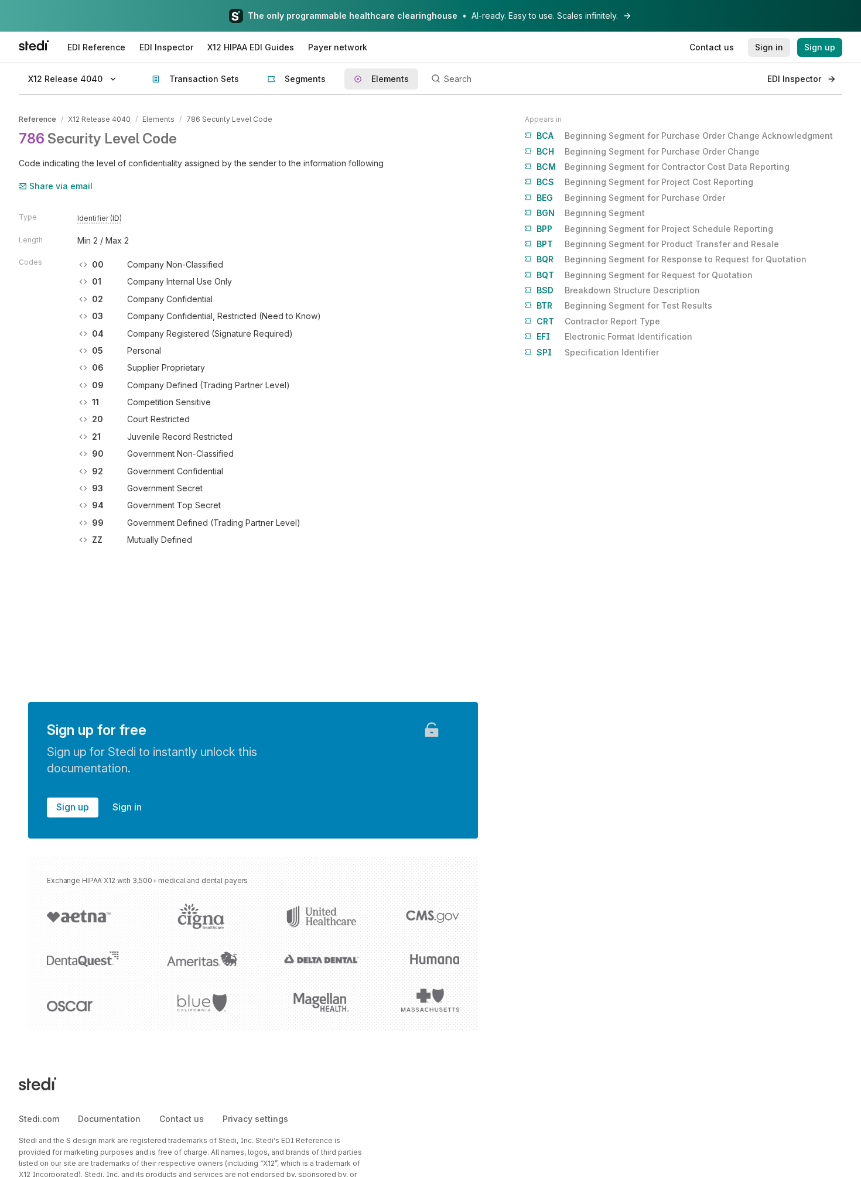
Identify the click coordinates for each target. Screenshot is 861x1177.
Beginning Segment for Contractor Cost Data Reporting (663, 167)
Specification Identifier (598, 352)
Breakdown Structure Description (618, 290)
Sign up (72, 807)
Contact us (181, 1119)
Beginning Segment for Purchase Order (631, 198)
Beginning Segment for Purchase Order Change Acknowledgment (685, 136)
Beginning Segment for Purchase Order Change (648, 151)
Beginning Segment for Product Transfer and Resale (658, 244)
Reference (37, 119)
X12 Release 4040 (99, 119)
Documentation (109, 1119)
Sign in (127, 807)
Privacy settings (255, 1119)
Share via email (61, 186)
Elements (158, 119)
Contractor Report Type (598, 321)
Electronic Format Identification (614, 336)
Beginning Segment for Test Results (624, 305)
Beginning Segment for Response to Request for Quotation (672, 259)
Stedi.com (39, 1119)
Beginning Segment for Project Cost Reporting (645, 182)
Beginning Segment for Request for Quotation (645, 275)
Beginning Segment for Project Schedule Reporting (655, 229)
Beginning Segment (591, 213)
